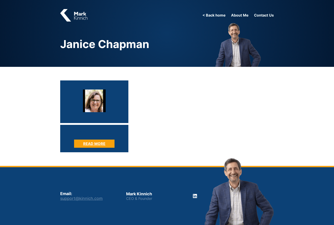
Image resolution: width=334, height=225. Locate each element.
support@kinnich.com (81, 198)
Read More (99, 144)
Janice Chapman (94, 131)
